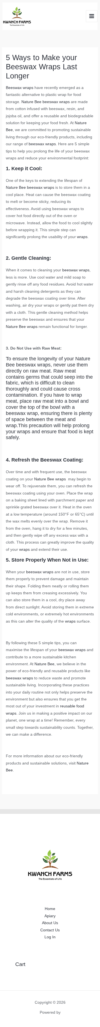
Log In (50, 937)
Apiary (50, 916)
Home (50, 909)
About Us (50, 923)
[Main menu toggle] (92, 16)
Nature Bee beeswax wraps (45, 102)
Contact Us (50, 930)
